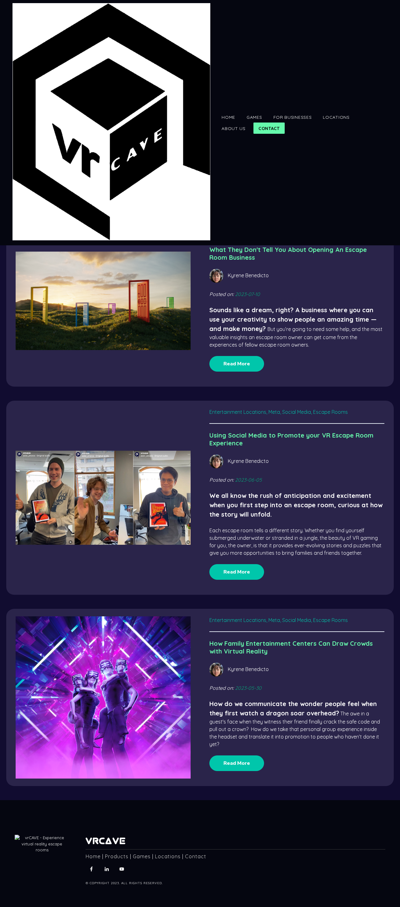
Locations (168, 856)
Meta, (274, 412)
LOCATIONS (336, 117)
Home (93, 856)
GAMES (254, 117)
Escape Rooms (330, 412)
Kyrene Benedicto (248, 275)
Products (116, 856)
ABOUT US (234, 128)
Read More (236, 363)
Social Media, (297, 412)
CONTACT (269, 128)
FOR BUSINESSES (292, 117)
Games (142, 856)
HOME (228, 117)
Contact (195, 856)
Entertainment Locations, (238, 412)
